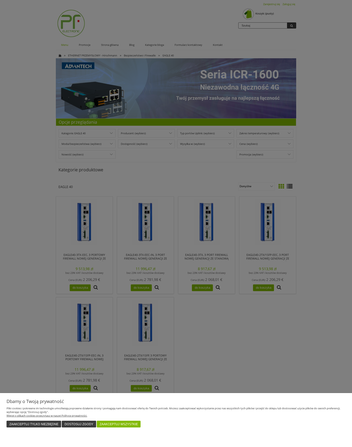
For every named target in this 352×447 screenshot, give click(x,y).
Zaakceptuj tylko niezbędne (33, 424)
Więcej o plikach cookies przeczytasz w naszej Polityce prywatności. (47, 415)
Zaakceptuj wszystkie (119, 424)
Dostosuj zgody (79, 424)
